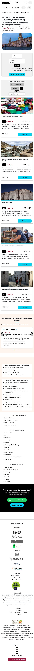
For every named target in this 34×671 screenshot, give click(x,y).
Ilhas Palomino (8, 399)
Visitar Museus (8, 449)
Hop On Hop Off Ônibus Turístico (12, 457)
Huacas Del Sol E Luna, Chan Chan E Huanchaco (17, 404)
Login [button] (6, 7)
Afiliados (18, 608)
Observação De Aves (9, 440)
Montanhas (7, 476)
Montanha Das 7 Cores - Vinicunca (13, 397)
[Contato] (23, 7)
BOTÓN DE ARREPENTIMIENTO (17, 659)
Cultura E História (8, 467)
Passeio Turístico (8, 452)
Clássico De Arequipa (10, 370)
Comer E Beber (8, 454)
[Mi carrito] (29, 7)
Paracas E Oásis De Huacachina (13, 394)
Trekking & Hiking (8, 432)
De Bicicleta (7, 437)
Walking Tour (7, 459)
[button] (2, 334)
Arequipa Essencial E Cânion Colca (14, 367)
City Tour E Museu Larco (11, 386)
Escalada (6, 447)
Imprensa (18, 614)
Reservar (24, 134)
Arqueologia (7, 472)
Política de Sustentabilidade (18, 612)
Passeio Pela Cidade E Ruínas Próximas (15, 388)
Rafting (6, 435)
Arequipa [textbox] (12, 62)
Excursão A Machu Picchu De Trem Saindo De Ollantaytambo (16, 391)
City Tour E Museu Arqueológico (13, 402)
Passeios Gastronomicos (10, 420)
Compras (6, 442)
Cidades (6, 479)
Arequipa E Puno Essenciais (12, 372)
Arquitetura (7, 481)
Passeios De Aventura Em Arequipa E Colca (15, 375)
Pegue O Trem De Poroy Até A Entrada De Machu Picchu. (17, 383)
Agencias (16, 7)
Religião (6, 474)
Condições (18, 610)
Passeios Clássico (9, 422)
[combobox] (17, 56)
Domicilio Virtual (17, 580)
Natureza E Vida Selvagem (11, 469)
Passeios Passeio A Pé (10, 425)
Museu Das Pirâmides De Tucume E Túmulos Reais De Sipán (18, 407)
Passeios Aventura (9, 417)
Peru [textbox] (13, 57)
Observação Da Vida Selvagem (12, 445)
